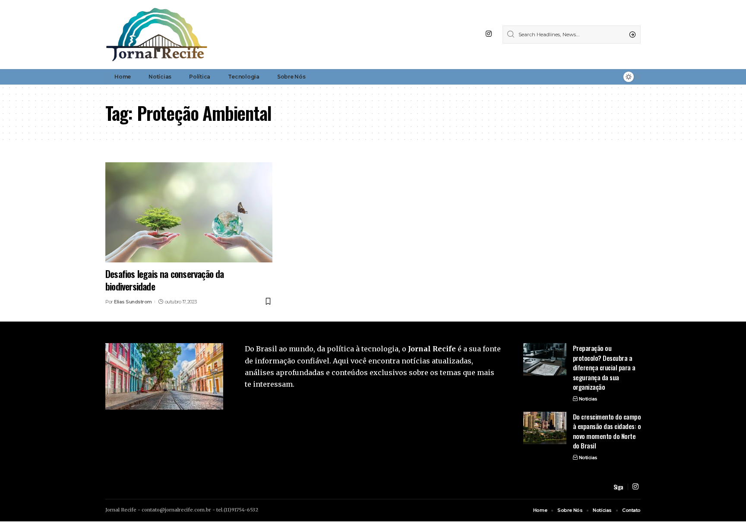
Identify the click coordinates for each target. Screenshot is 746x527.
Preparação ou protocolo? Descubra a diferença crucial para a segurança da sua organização (604, 367)
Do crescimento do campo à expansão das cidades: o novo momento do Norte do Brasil (607, 431)
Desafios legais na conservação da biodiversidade (164, 280)
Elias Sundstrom (133, 302)
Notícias (588, 399)
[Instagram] (489, 34)
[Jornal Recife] (157, 34)
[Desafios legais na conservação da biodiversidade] (188, 212)
